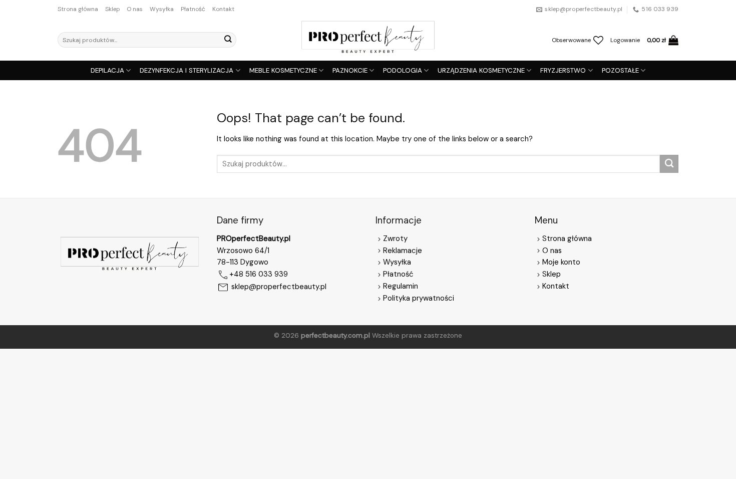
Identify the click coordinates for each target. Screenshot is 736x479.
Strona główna (78, 9)
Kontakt (223, 9)
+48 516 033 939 (258, 275)
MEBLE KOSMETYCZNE (283, 70)
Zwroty (395, 238)
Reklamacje (402, 251)
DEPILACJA (107, 70)
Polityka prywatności (418, 298)
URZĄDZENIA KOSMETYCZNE (481, 70)
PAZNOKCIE (349, 70)
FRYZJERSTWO (563, 70)
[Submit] (228, 40)
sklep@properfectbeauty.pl (278, 287)
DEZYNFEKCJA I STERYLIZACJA (186, 70)
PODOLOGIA (402, 70)
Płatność (193, 9)
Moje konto (561, 262)
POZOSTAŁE (620, 70)
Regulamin (400, 286)
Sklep (112, 9)
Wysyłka (162, 9)
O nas (135, 9)
